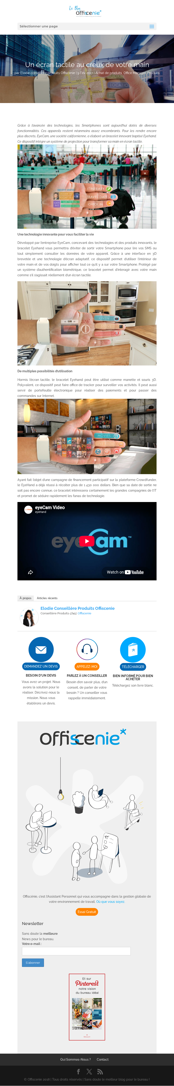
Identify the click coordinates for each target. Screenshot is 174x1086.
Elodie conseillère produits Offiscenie (47, 73)
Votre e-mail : (31, 944)
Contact (103, 1059)
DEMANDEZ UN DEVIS (41, 666)
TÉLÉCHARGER (133, 667)
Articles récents (47, 598)
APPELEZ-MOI (87, 666)
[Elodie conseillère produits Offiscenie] (29, 623)
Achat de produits (108, 73)
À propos (25, 598)
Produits (153, 73)
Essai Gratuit (87, 912)
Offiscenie (84, 613)
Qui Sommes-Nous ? (75, 1059)
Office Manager (134, 73)
